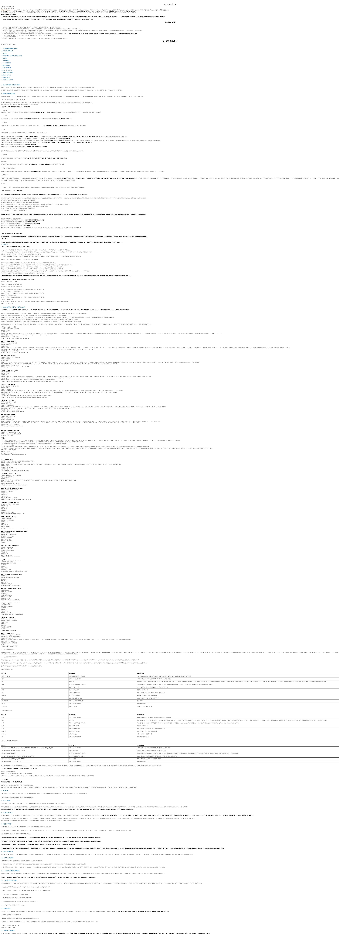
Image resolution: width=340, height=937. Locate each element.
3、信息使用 (4, 53)
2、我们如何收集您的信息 (7, 51)
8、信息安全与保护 (5, 65)
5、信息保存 (4, 58)
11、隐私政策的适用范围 (7, 72)
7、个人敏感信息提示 (6, 63)
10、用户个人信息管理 (6, 70)
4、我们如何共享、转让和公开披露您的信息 (11, 55)
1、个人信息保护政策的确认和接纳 (9, 48)
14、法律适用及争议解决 (7, 79)
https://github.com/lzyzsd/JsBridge (9, 630)
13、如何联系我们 (5, 77)
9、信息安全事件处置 (6, 67)
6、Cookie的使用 (5, 60)
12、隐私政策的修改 (6, 75)
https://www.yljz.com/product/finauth (9, 646)
